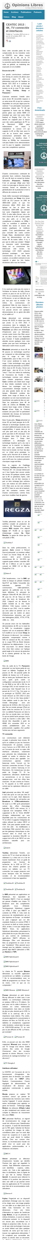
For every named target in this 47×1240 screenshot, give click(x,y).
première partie (10, 62)
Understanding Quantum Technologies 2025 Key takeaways (39, 172)
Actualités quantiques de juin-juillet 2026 (40, 37)
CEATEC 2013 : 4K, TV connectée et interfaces (17, 28)
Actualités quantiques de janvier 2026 (40, 92)
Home (6, 12)
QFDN (39, 487)
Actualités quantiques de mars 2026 (40, 63)
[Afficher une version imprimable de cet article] (10, 41)
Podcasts (38, 12)
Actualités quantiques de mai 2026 (40, 42)
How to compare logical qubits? (39, 69)
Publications (26, 12)
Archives (14, 12)
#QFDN (36, 429)
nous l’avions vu (8, 747)
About (20, 17)
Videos (6, 17)
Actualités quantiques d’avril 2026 (40, 58)
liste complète (39, 291)
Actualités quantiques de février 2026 (40, 86)
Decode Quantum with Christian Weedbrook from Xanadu (40, 78)
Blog (14, 17)
